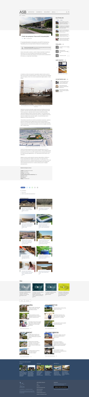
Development (47, 11)
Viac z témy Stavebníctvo (49, 328)
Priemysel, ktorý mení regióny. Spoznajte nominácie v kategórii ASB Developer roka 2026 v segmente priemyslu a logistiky (38, 294)
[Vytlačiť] (37, 187)
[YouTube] (32, 187)
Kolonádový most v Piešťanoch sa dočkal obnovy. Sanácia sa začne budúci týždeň (64, 26)
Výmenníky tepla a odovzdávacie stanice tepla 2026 (63, 51)
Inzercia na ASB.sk (40, 389)
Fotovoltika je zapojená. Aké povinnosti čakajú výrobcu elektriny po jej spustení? (63, 82)
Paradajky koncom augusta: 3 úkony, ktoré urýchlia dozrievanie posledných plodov (40, 373)
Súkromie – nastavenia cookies (42, 394)
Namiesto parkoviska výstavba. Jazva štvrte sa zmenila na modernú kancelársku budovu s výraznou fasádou (64, 39)
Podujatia (58, 44)
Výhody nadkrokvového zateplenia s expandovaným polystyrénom (63, 86)
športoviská (24, 192)
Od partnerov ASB (61, 79)
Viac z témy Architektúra (24, 328)
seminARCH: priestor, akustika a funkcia (64, 47)
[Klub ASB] (66, 12)
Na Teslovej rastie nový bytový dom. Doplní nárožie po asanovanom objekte (33, 351)
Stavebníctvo (39, 11)
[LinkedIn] (29, 187)
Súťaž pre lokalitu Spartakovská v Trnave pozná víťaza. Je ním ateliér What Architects (34, 308)
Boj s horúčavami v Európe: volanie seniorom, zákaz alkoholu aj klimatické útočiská (59, 351)
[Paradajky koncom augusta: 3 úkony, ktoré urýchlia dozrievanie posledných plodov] (40, 367)
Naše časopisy (60, 60)
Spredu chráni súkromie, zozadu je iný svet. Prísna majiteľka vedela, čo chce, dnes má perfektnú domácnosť (23, 373)
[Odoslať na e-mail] (35, 187)
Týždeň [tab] (57, 20)
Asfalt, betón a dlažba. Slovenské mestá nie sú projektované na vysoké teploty (59, 336)
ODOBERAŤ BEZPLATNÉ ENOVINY (61, 387)
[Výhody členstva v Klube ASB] (22, 47)
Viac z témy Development (24, 356)
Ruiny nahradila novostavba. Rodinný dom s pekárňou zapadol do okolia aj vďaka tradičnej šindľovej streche (63, 22)
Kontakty (38, 385)
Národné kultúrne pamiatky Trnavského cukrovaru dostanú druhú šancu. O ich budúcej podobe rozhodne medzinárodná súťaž (34, 344)
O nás (37, 384)
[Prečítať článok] (25, 287)
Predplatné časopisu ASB (41, 387)
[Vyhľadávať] (69, 12)
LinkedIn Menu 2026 (62, 55)
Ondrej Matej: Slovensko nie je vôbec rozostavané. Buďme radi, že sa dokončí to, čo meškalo (59, 316)
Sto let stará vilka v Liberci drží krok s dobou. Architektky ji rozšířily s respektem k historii (65, 373)
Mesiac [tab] (61, 20)
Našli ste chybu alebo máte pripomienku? (28, 193)
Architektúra (31, 11)
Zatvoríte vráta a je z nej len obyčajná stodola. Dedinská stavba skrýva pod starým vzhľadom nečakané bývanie (31, 373)
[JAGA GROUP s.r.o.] (22, 384)
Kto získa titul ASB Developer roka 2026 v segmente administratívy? (50, 293)
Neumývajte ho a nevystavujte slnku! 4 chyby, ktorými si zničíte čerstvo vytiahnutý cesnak (48, 373)
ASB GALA (54, 11)
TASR (24, 38)
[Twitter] (27, 187)
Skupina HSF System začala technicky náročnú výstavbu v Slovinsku (64, 90)
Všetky (22, 300)
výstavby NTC (25, 111)
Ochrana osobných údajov (41, 392)
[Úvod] (22, 11)
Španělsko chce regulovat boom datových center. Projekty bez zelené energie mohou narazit (57, 373)
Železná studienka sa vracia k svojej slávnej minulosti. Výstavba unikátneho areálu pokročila (34, 316)
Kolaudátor (28, 300)
